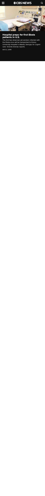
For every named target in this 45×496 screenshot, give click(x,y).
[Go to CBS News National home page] (23, 3)
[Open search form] (42, 3)
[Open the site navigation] (8, 3)
